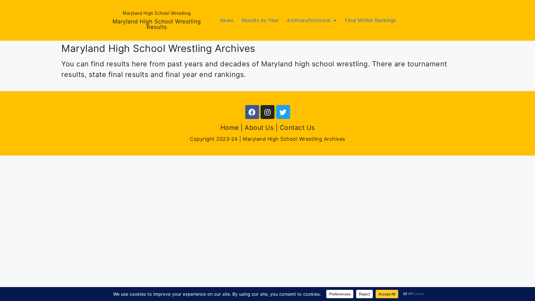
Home (229, 128)
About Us (259, 128)
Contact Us (297, 128)
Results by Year (260, 20)
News (227, 20)
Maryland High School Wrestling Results (157, 24)
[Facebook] (252, 112)
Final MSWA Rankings (370, 20)
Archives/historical (309, 20)
